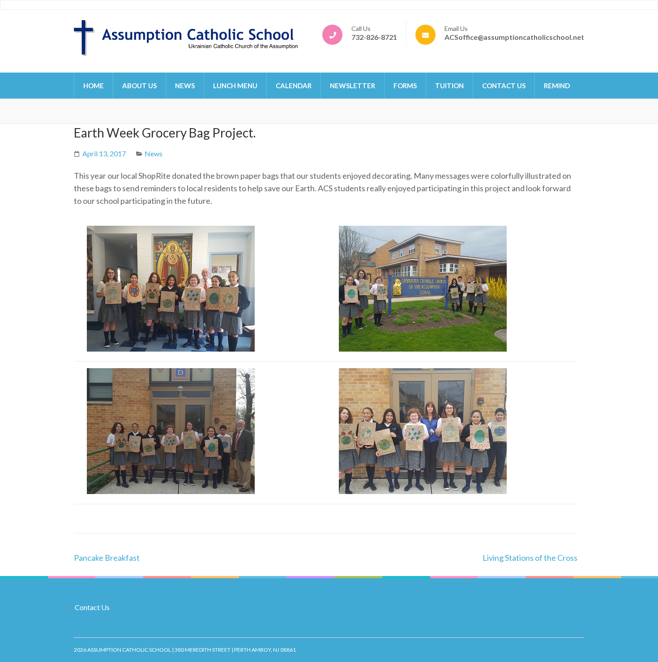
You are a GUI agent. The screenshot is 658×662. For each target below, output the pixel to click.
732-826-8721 (374, 37)
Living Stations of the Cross (530, 558)
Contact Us (504, 86)
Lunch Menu (235, 86)
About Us (139, 86)
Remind (557, 86)
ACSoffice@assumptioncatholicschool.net (514, 37)
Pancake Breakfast (107, 558)
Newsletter (352, 86)
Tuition (449, 86)
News (185, 86)
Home (93, 86)
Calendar (294, 86)
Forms (405, 86)
